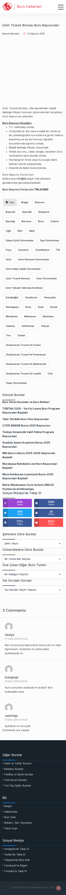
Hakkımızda (10, 811)
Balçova (39, 202)
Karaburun (31, 297)
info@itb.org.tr (25, 178)
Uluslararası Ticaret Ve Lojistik (23, 373)
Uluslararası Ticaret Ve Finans (23, 344)
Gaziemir (23, 249)
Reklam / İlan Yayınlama (18, 822)
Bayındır (11, 211)
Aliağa (24, 202)
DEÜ (20, 230)
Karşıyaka (50, 297)
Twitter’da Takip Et (14, 854)
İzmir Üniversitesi (47, 278)
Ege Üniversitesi (49, 240)
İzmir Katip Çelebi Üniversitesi (23, 268)
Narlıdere (48, 316)
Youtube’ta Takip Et (15, 871)
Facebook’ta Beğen (15, 865)
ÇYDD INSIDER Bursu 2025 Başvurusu (26, 425)
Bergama (43, 211)
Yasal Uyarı (10, 828)
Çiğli (8, 230)
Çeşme (55, 221)
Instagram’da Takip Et (16, 848)
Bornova (26, 221)
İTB (58, 249)
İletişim (8, 806)
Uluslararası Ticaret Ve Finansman (26, 354)
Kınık (41, 306)
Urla (50, 373)
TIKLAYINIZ (41, 189)
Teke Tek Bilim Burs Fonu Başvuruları (25, 419)
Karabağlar (12, 297)
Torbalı (21, 335)
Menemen (30, 316)
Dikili (32, 230)
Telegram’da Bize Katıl (17, 859)
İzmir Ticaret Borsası (18, 278)
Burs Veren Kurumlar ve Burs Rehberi (26, 402)
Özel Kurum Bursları (15, 780)
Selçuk (45, 325)
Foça (8, 249)
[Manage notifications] (58, 888)
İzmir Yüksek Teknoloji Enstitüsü (24, 287)
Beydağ (10, 221)
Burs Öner (10, 817)
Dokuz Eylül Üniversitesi (19, 240)
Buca (41, 221)
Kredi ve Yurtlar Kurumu (18, 763)
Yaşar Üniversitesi (16, 382)
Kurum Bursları (11, 33)
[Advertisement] (33, 73)
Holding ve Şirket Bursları (18, 774)
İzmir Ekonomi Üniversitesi (33, 259)
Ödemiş (10, 325)
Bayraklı (27, 211)
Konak (53, 306)
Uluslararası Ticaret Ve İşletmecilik (26, 363)
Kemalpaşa (12, 306)
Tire (8, 335)
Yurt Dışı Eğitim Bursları (17, 785)
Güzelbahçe (42, 249)
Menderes (12, 316)
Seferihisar (28, 325)
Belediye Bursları (13, 769)
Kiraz (28, 306)
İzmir (9, 259)
